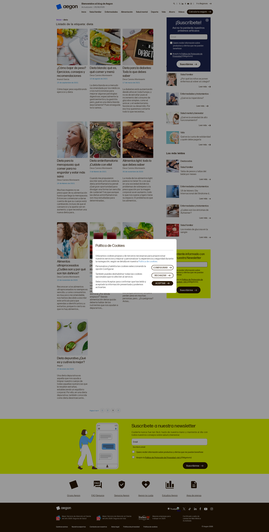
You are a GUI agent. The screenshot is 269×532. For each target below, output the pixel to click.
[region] (134, 266)
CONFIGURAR (160, 267)
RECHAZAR (160, 275)
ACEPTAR (160, 283)
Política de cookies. (148, 261)
